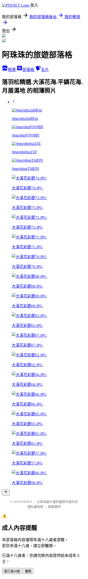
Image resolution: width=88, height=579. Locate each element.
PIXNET (26, 502)
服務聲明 (54, 506)
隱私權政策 (35, 506)
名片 (45, 70)
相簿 (12, 70)
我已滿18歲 (12, 571)
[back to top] (6, 492)
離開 (28, 571)
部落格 (28, 70)
